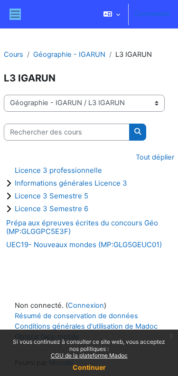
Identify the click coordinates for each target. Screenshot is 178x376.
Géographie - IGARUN (69, 54)
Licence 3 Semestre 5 (51, 195)
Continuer (89, 367)
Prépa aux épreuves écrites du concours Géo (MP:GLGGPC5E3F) (82, 227)
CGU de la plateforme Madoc (89, 355)
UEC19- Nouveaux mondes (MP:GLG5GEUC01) (84, 244)
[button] (111, 14)
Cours (13, 54)
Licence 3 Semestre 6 (51, 208)
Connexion (152, 13)
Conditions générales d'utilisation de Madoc (86, 326)
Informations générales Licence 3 (71, 183)
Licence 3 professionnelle (58, 170)
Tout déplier (155, 157)
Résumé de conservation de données (76, 316)
